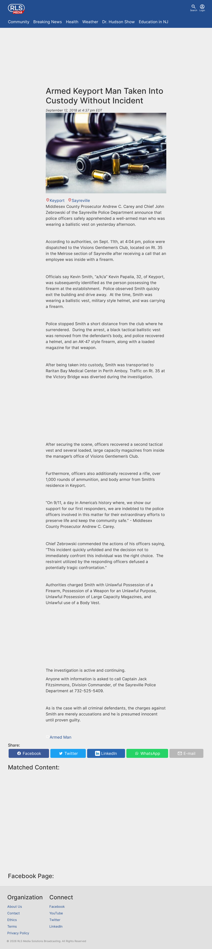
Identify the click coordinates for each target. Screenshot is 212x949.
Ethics (12, 920)
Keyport (57, 200)
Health (72, 21)
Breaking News (47, 21)
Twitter (70, 753)
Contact (13, 913)
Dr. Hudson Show (118, 21)
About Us (14, 907)
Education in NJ (153, 21)
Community (18, 21)
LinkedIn (108, 753)
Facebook (31, 753)
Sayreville (81, 200)
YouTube (56, 913)
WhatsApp (149, 753)
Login (202, 10)
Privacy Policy (18, 933)
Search (193, 10)
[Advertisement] (106, 59)
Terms (12, 926)
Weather (90, 21)
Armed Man (60, 737)
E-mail (188, 753)
